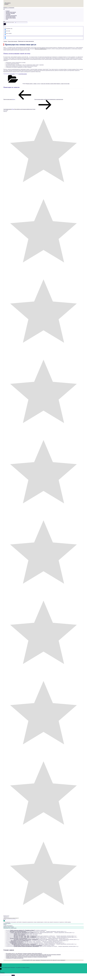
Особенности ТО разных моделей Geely (14, 958)
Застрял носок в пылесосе (19, 933)
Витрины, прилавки (10, 13)
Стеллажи (8, 14)
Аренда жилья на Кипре (19, 934)
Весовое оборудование (11, 12)
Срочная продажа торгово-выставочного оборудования (26, 946)
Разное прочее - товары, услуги (33, 83)
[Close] (4, 21)
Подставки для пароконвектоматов (18, 931)
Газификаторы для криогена (15, 941)
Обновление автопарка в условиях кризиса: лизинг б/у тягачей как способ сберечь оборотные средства (28, 955)
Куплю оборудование (10, 16)
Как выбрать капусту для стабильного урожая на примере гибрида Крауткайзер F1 (24, 953)
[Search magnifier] (5, 24)
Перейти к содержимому (9, 7)
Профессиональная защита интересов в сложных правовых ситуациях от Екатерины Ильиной (26, 956)
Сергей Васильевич (22, 73)
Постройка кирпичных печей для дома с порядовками (26, 939)
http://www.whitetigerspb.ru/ (40, 48)
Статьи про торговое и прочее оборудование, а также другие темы (55, 83)
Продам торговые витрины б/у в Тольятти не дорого (22, 930)
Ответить (2, 972)
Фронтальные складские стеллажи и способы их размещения (28, 945)
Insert (13, 975)
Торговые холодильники (11, 15)
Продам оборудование (11, 17)
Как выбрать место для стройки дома (19, 940)
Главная (7, 10)
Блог (7, 19)
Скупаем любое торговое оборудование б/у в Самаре (22, 932)
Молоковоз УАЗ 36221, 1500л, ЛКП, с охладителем (25, 936)
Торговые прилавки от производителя (18, 938)
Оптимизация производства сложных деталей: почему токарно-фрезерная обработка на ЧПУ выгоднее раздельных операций (33, 954)
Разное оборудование (12, 41)
